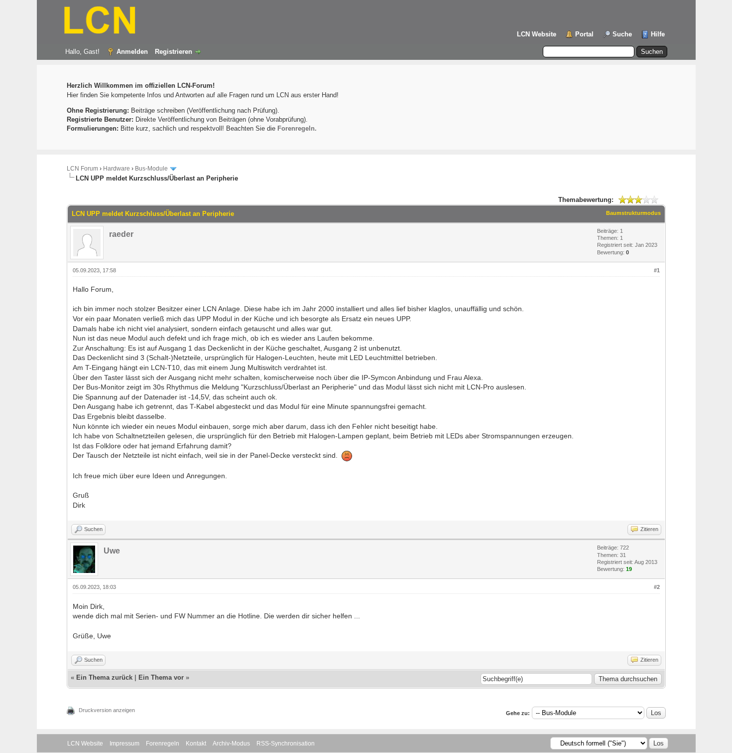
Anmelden (132, 51)
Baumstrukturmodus (633, 213)
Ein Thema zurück (104, 677)
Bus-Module (151, 168)
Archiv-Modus (231, 743)
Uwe (112, 551)
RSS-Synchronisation (285, 743)
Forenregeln (162, 743)
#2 (657, 587)
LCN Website (536, 34)
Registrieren (173, 51)
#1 (657, 270)
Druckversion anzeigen (107, 710)
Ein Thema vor (161, 677)
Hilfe (658, 34)
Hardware (116, 168)
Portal (584, 34)
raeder (121, 234)
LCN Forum (82, 168)
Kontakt (196, 743)
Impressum (124, 743)
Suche (622, 34)
